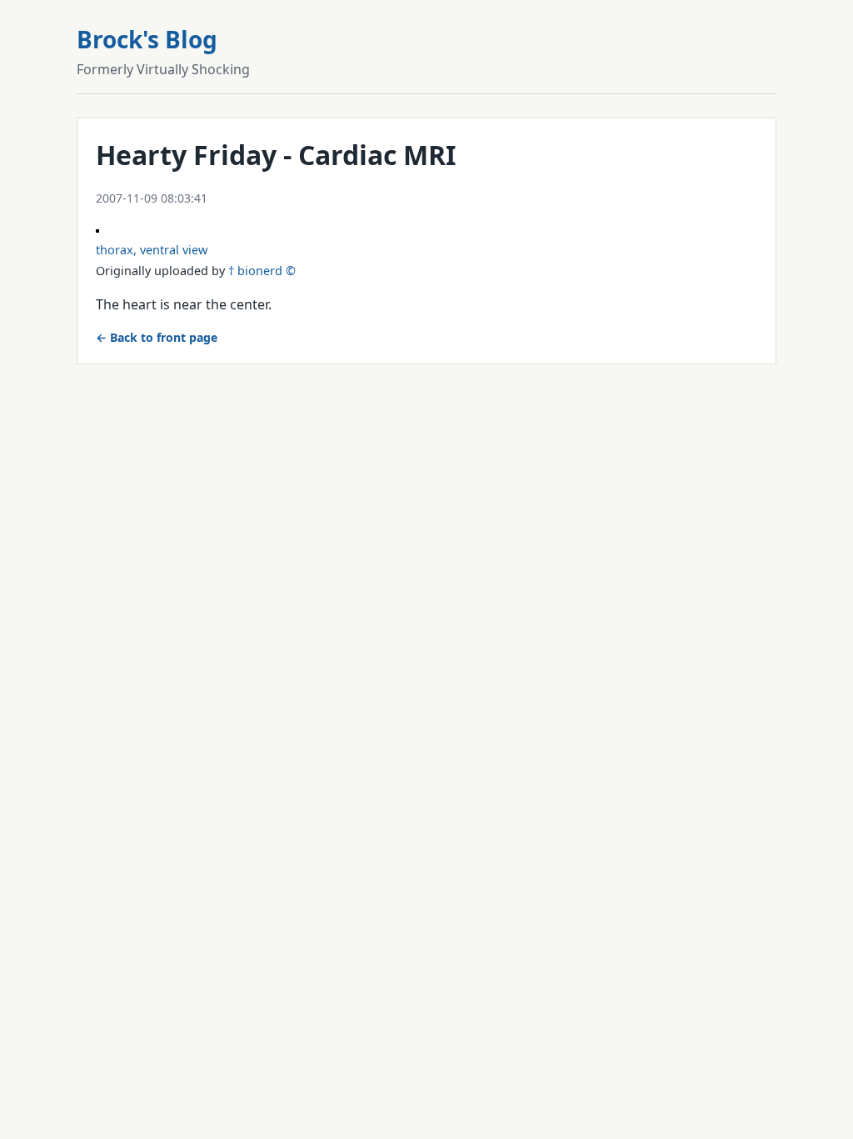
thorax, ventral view (151, 250)
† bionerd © (262, 270)
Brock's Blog (147, 39)
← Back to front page (156, 337)
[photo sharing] (97, 227)
